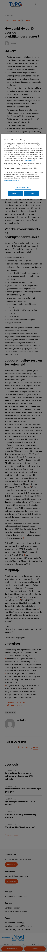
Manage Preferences (23, 187)
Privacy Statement (29, 160)
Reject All (15, 193)
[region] (23, 166)
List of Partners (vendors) (11, 180)
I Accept (31, 193)
